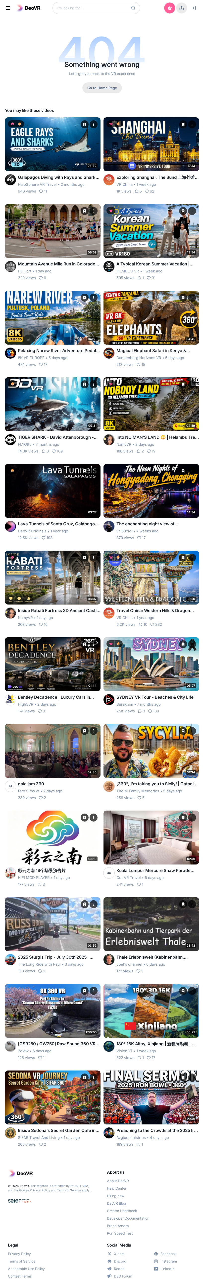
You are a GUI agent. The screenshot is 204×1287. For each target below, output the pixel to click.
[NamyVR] (108, 439)
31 (153, 277)
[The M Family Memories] (108, 786)
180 (156, 711)
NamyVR (123, 444)
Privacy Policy (40, 1190)
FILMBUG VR (127, 271)
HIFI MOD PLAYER (34, 877)
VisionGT (124, 1051)
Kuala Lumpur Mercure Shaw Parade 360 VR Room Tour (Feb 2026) (153, 871)
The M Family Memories (137, 791)
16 (46, 624)
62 (152, 191)
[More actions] (94, 124)
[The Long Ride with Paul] (10, 959)
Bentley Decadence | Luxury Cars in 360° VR (54, 697)
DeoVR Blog (116, 1203)
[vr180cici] (108, 526)
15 (143, 364)
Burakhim (124, 704)
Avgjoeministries (131, 1137)
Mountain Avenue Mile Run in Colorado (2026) (56, 264)
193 (49, 537)
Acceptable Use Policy (26, 1269)
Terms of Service (69, 1190)
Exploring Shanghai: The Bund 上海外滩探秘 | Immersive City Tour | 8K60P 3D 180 (157, 178)
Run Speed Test (120, 1233)
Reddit (119, 1269)
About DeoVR (118, 1181)
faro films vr (28, 791)
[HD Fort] (10, 266)
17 (45, 364)
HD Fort (24, 271)
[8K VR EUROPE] (10, 353)
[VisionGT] (108, 1046)
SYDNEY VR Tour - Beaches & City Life (155, 697)
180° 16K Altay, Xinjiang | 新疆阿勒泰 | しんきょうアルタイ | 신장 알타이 (156, 1044)
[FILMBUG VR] (108, 266)
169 (60, 451)
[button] (133, 7)
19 (153, 451)
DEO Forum (123, 1276)
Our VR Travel (128, 877)
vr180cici (124, 531)
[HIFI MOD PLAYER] (10, 872)
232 (158, 624)
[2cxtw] (10, 1046)
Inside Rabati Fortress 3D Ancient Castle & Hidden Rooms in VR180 (58, 611)
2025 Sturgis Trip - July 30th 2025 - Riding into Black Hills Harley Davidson (56, 957)
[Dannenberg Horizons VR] (108, 353)
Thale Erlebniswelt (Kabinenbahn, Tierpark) (150, 957)
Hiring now (115, 1196)
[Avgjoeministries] (108, 1132)
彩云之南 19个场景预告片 (42, 870)
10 (145, 624)
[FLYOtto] (10, 439)
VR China (124, 184)
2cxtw (23, 1051)
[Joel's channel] (108, 959)
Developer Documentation (128, 1218)
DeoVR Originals (32, 531)
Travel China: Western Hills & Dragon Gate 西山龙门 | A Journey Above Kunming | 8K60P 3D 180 (153, 611)
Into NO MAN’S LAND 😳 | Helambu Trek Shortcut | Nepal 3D (157, 437)
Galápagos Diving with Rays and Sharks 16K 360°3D (58, 178)
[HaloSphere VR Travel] (10, 179)
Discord (120, 1261)
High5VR (25, 704)
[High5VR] (10, 699)
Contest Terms (20, 1276)
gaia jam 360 (31, 783)
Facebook (168, 1254)
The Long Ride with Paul (39, 964)
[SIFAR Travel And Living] (10, 1132)
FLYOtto (25, 444)
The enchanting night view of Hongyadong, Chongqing (145, 524)
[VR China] (108, 179)
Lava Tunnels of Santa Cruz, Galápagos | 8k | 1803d (59, 524)
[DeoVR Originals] (10, 526)
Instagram (168, 1261)
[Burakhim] (108, 699)
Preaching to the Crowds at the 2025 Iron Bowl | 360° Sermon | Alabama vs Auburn (157, 1131)
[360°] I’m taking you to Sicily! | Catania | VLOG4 (157, 784)
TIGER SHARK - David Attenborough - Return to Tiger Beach (56, 437)
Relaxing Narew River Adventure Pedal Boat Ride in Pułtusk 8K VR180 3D (57, 351)
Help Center (116, 1188)
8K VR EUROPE (31, 357)
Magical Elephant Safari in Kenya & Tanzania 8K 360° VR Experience (151, 351)
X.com (119, 1254)
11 (45, 191)
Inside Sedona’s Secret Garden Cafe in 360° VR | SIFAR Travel (57, 1131)
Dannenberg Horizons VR (138, 357)
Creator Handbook (122, 1211)
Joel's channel (129, 964)
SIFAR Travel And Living (39, 1137)
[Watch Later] (85, 124)
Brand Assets (118, 1226)
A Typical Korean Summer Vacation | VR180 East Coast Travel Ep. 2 (153, 264)
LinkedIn (167, 1269)
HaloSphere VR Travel (37, 184)
